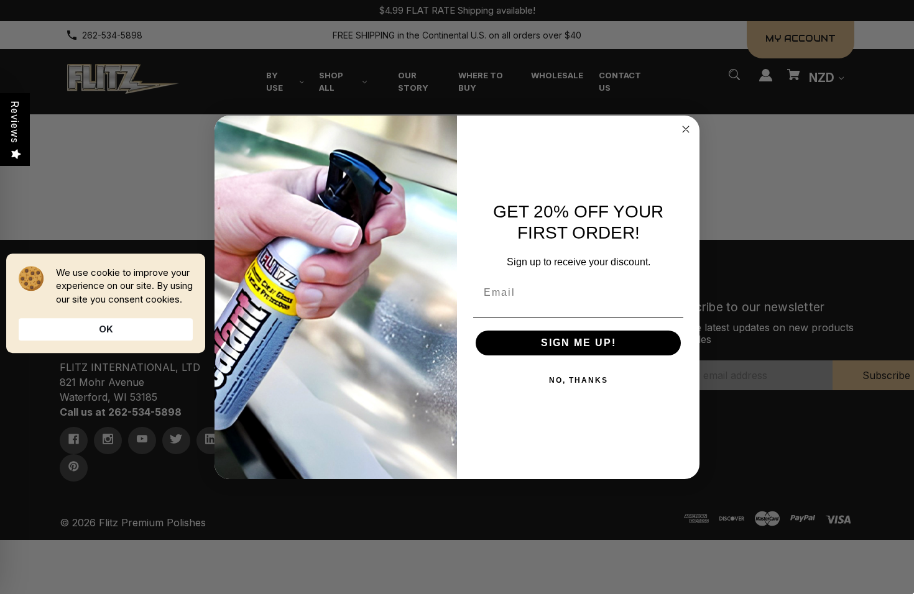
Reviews (15, 122)
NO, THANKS (578, 380)
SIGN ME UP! (578, 342)
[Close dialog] (685, 129)
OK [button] (106, 329)
